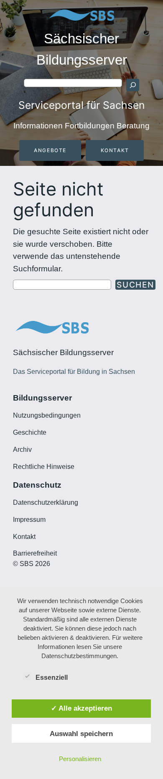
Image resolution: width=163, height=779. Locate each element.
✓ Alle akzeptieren (81, 708)
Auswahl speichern (81, 733)
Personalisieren (80, 758)
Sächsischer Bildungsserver (63, 352)
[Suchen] (132, 85)
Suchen (135, 285)
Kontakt (115, 150)
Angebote (50, 150)
